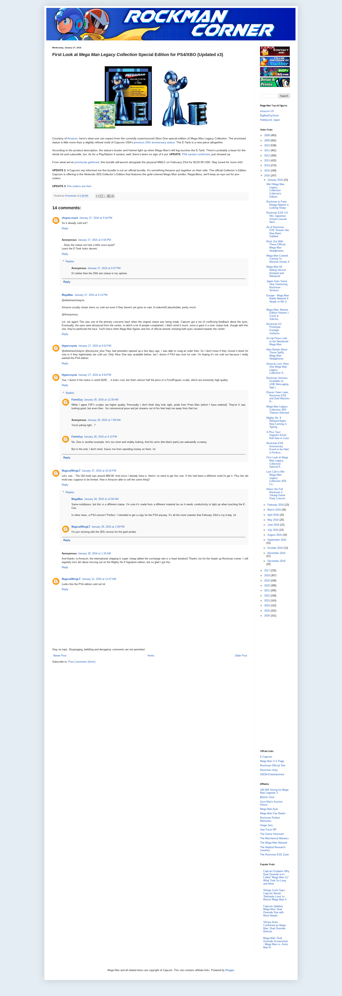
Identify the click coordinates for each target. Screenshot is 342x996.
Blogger (229, 970)
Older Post (241, 655)
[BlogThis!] (101, 196)
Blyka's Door (267, 797)
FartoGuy (77, 399)
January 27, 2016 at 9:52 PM (94, 345)
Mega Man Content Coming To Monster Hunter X (278, 258)
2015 (267, 170)
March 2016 (274, 509)
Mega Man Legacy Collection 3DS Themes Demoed (277, 409)
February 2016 (276, 504)
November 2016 (276, 553)
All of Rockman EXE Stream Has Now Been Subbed (277, 232)
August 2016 (275, 534)
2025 (267, 610)
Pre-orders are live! (79, 186)
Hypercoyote (69, 345)
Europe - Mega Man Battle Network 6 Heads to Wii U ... (277, 300)
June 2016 (273, 524)
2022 (267, 595)
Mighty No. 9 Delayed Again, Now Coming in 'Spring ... (276, 422)
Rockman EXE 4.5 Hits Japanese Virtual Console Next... (277, 217)
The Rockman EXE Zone (274, 854)
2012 (267, 155)
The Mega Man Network (273, 842)
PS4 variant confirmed (196, 154)
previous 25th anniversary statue (154, 142)
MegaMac (67, 294)
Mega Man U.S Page (272, 761)
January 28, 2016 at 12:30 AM (101, 399)
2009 (267, 140)
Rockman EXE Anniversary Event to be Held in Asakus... (277, 448)
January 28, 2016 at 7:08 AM (104, 420)
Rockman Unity (269, 770)
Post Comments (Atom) (81, 661)
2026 (267, 615)
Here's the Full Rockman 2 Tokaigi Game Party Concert (275, 494)
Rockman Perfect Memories (270, 819)
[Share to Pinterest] (113, 196)
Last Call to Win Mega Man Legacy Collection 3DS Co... (276, 477)
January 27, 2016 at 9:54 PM (94, 374)
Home (150, 655)
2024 (267, 605)
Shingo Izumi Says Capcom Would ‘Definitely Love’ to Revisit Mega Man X (275, 895)
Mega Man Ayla (269, 809)
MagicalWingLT (71, 470)
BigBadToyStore (269, 115)
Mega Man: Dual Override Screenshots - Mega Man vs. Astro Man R (275, 943)
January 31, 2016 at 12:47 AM (99, 578)
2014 (267, 165)
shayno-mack (70, 217)
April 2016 (273, 514)
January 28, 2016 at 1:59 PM (107, 526)
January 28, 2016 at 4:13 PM (100, 436)
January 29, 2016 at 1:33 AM (94, 553)
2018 (267, 575)
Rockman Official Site (272, 765)
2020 (267, 585)
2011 (267, 150)
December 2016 (276, 560)
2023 (267, 600)
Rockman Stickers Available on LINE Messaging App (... (277, 383)
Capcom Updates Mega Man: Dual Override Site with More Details (273, 911)
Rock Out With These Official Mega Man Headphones (275, 246)
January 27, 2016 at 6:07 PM (104, 268)
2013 (267, 160)
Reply (65, 228)
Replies (70, 261)
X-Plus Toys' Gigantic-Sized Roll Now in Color (277, 435)
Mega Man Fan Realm (272, 813)
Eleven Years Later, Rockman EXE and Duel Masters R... (278, 397)
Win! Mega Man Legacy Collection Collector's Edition (275, 190)
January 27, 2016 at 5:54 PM (95, 217)
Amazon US (267, 111)
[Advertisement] (276, 683)
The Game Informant (272, 833)
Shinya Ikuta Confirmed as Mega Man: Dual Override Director (274, 927)
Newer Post (59, 655)
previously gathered (86, 162)
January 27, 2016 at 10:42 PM (99, 470)
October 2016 (275, 547)
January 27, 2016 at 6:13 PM (90, 294)
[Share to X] (105, 196)
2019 (267, 580)
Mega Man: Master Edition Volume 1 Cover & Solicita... (277, 314)
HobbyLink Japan (270, 119)
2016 (267, 175)
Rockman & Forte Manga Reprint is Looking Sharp (277, 204)
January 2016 (275, 179)
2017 (267, 570)
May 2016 (273, 519)
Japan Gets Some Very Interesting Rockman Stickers (276, 286)
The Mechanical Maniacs (274, 838)
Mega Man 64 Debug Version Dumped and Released (276, 271)
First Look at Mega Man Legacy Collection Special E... (277, 462)
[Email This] (98, 196)
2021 (267, 590)
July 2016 (273, 529)
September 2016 (276, 539)
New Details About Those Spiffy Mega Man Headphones (276, 354)
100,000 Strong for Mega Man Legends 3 (274, 791)
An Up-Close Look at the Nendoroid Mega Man (277, 341)
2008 (267, 135)
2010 (267, 145)
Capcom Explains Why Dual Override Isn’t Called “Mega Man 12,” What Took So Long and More (276, 877)
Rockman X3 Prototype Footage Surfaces (273, 328)
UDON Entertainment (272, 774)
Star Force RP (268, 829)
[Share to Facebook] (109, 196)
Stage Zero (266, 825)
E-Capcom (266, 756)
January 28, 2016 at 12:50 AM (101, 499)
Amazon (72, 138)
